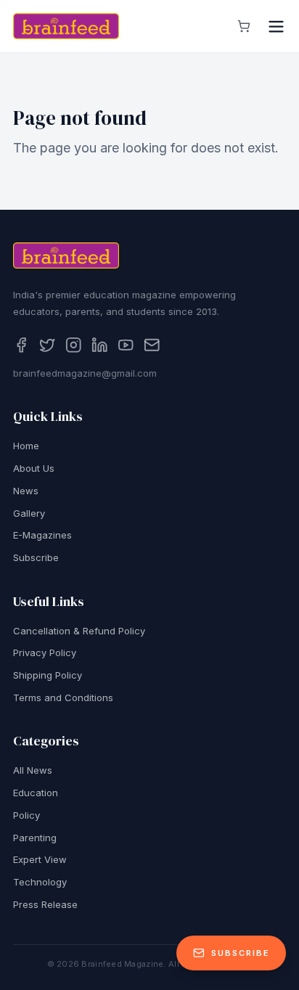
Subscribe (36, 557)
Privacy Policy (44, 652)
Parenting (35, 837)
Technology (40, 882)
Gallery (29, 513)
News (25, 490)
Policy (26, 815)
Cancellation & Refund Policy (79, 631)
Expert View (40, 859)
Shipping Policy (47, 675)
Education (35, 792)
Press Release (45, 904)
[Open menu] (276, 26)
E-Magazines (42, 535)
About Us (33, 468)
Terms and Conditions (63, 697)
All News (32, 770)
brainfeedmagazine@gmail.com (85, 373)
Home (26, 445)
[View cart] (243, 26)
